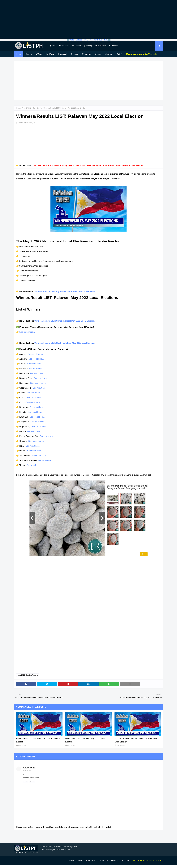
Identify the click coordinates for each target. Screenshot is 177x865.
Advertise (65, 46)
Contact (78, 46)
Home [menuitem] (18, 54)
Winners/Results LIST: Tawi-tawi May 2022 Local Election (38, 740)
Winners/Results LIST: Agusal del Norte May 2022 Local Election (65, 291)
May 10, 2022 (27, 770)
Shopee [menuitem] (74, 54)
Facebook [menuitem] (62, 54)
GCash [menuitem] (39, 54)
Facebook (115, 46)
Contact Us (103, 860)
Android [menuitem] (109, 54)
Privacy (89, 46)
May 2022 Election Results (32, 108)
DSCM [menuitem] (119, 54)
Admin (20, 123)
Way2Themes (17, 860)
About (54, 46)
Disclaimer (101, 46)
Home (18, 108)
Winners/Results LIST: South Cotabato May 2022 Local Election (64, 343)
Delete (32, 782)
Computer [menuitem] (86, 54)
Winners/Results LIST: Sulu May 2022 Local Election (85, 740)
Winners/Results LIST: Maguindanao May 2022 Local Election (135, 740)
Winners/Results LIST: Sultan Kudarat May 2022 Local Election (64, 321)
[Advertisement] (88, 19)
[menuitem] (141, 54)
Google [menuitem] (98, 54)
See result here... (27, 332)
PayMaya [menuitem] (50, 54)
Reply (26, 782)
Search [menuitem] (28, 54)
